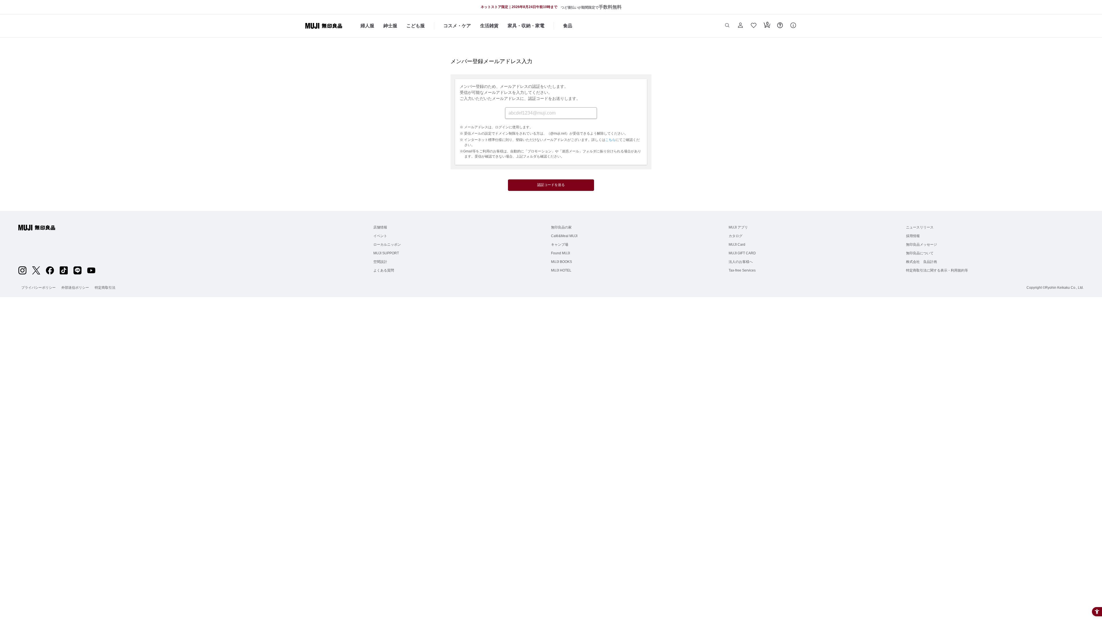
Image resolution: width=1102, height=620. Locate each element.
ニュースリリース (920, 227)
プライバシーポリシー (38, 288)
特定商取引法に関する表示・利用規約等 (937, 270)
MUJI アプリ (738, 227)
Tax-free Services (742, 270)
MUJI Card (737, 245)
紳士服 (390, 25)
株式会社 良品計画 (921, 262)
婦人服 (367, 25)
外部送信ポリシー (75, 288)
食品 (567, 25)
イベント (380, 236)
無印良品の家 (561, 227)
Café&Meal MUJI (564, 236)
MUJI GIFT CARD (742, 253)
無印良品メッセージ (921, 245)
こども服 (415, 25)
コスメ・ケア (457, 25)
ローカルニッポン (387, 245)
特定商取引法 (105, 288)
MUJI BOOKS (561, 262)
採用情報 (913, 236)
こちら (610, 140)
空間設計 (380, 262)
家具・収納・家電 (526, 25)
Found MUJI (560, 253)
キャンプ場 (559, 245)
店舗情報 (380, 227)
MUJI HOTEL (561, 270)
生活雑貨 (489, 25)
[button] (727, 25)
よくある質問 (383, 270)
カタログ (735, 236)
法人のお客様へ (741, 262)
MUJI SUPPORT (386, 253)
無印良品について (920, 253)
